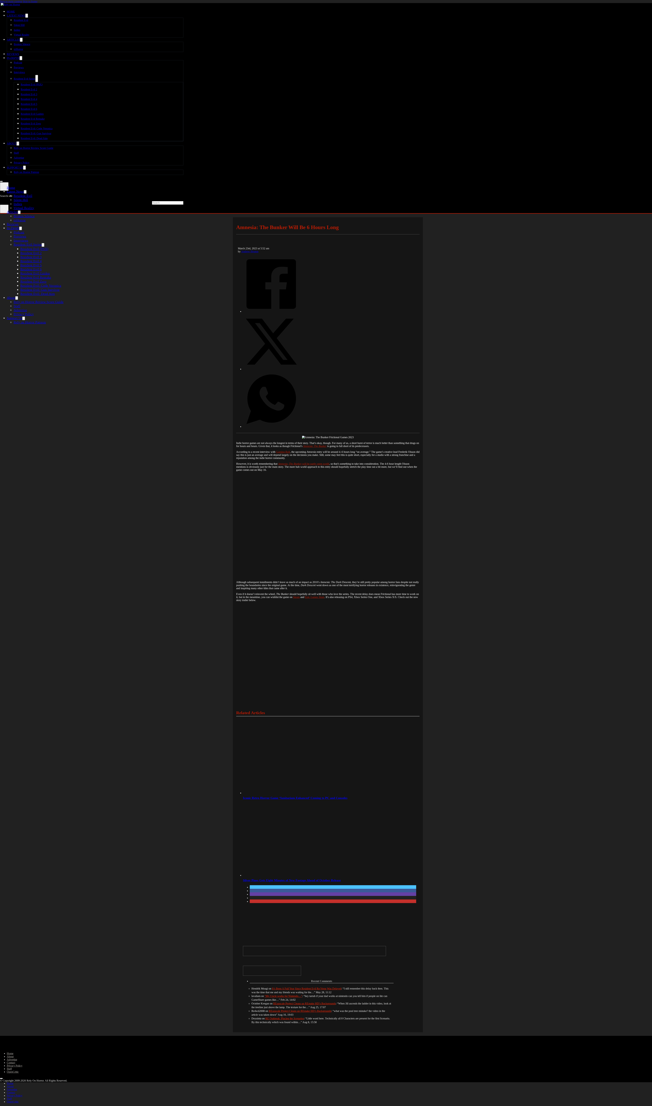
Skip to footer (30, 1)
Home (11, 11)
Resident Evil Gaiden (32, 113)
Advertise (19, 157)
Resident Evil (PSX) (32, 84)
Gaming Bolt (283, 451)
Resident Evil (21, 20)
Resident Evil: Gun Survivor (36, 133)
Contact (11, 1062)
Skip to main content (11, 1)
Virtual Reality (21, 34)
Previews (19, 67)
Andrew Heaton (249, 251)
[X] (271, 369)
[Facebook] (271, 311)
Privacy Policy (21, 162)
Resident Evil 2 (29, 89)
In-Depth (13, 58)
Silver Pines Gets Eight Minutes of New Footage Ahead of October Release (292, 880)
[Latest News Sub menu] (26, 16)
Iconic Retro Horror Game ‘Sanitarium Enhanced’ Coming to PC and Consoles (295, 798)
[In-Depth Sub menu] (21, 58)
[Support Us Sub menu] (24, 168)
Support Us (15, 167)
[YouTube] (272, 971)
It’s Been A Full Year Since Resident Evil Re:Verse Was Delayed (306, 988)
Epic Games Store (314, 597)
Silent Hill (19, 25)
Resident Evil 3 (29, 94)
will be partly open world (303, 463)
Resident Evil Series (24, 78)
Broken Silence (22, 44)
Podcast (18, 62)
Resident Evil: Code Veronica (36, 128)
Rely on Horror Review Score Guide (33, 148)
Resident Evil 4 (29, 99)
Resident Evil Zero (31, 123)
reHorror (18, 49)
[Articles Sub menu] (21, 40)
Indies (17, 30)
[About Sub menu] (17, 143)
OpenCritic (13, 1071)
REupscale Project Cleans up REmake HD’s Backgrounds (304, 1003)
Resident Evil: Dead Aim (34, 138)
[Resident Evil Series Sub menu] (36, 78)
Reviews (13, 54)
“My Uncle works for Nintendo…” (283, 996)
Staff (16, 152)
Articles (13, 39)
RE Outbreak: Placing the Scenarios (284, 1018)
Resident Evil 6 (29, 109)
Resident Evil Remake (33, 118)
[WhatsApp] (271, 426)
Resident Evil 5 (29, 104)
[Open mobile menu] (1, 181)
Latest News (16, 15)
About (11, 143)
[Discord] (314, 951)
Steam (296, 597)
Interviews (19, 72)
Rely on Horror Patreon (26, 172)
